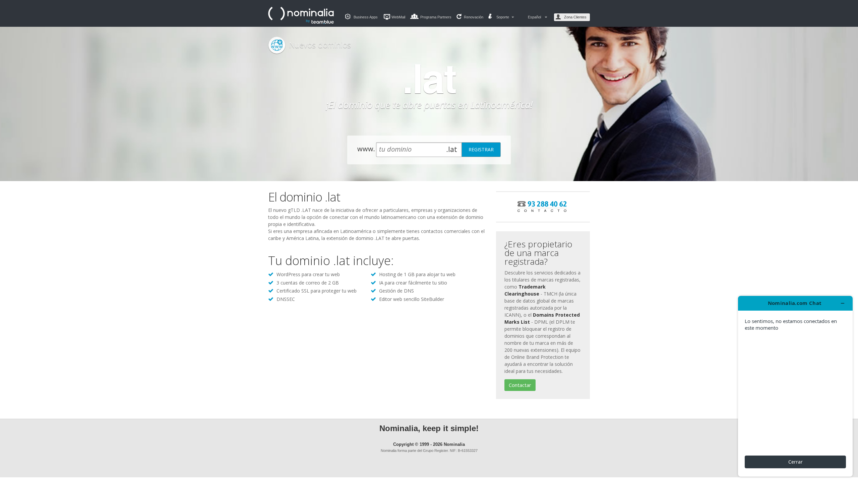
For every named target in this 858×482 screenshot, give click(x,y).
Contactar (520, 385)
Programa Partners (435, 17)
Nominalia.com (301, 15)
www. (366, 148)
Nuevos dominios (320, 44)
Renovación (473, 17)
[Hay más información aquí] (795, 386)
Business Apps (366, 17)
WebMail (398, 17)
